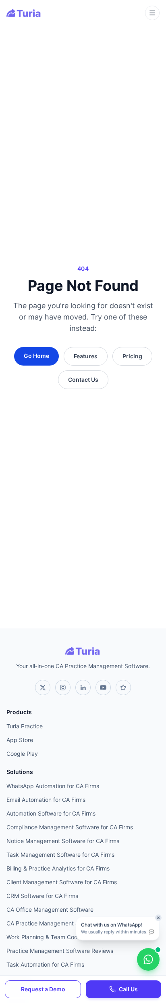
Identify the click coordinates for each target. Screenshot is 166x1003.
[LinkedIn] (83, 687)
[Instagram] (63, 687)
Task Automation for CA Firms (45, 964)
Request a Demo (43, 989)
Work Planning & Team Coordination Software (66, 937)
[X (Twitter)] (42, 687)
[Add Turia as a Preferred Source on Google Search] (123, 687)
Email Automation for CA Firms (45, 799)
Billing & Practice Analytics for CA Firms (58, 868)
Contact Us (83, 379)
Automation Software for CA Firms (50, 813)
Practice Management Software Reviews (59, 950)
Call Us (128, 989)
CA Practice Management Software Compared (67, 923)
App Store (19, 739)
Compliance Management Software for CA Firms (69, 827)
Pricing (132, 356)
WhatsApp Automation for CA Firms (52, 785)
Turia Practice (24, 726)
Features (86, 356)
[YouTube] (103, 687)
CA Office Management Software (49, 909)
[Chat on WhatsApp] (148, 959)
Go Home (36, 355)
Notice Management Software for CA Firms (62, 840)
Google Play (22, 753)
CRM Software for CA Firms (42, 895)
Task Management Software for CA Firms (60, 854)
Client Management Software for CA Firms (61, 882)
